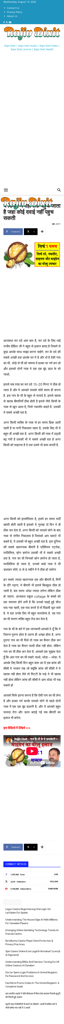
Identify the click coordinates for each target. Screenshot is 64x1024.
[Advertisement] (32, 85)
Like (56, 874)
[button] (5, 190)
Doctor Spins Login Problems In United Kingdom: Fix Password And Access (31, 974)
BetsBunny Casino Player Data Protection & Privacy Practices (29, 942)
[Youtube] (10, 22)
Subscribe (53, 888)
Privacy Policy (14, 12)
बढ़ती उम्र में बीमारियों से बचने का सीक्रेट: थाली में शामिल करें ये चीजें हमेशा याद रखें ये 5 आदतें (31, 1006)
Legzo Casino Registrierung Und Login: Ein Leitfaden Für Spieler (28, 911)
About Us (12, 16)
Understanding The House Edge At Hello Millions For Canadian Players (31, 921)
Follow (54, 881)
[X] (7, 22)
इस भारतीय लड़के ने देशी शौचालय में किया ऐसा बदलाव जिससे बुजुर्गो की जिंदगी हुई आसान (32, 995)
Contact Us (13, 8)
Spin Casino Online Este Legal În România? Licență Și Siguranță (32, 953)
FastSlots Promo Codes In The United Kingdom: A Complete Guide (32, 985)
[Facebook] (4, 22)
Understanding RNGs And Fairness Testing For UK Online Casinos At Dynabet (32, 964)
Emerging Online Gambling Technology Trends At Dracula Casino (32, 932)
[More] (42, 231)
